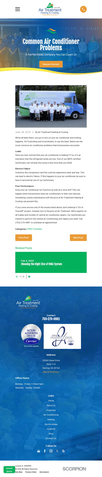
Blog (51, 433)
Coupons (51, 429)
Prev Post (23, 237)
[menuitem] (18, 472)
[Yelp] (63, 451)
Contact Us (51, 438)
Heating (51, 419)
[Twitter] (57, 451)
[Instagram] (51, 451)
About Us (51, 405)
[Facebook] (44, 451)
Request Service (51, 64)
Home (51, 400)
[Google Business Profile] (38, 451)
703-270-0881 (51, 319)
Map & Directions (51, 372)
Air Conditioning (51, 415)
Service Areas (51, 424)
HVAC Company (34, 229)
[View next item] (29, 276)
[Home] (50, 9)
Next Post (78, 237)
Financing (51, 410)
